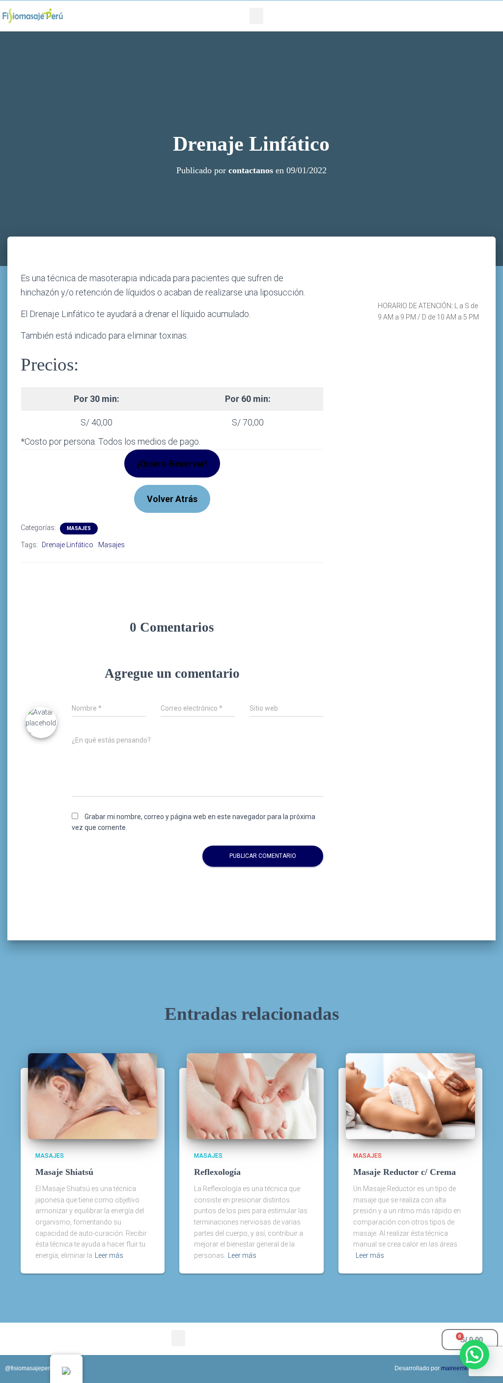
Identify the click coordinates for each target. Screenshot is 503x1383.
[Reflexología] (251, 1095)
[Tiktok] (431, 16)
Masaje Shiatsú (64, 1172)
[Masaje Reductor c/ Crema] (410, 1095)
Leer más (109, 1255)
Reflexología (217, 1172)
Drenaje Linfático (67, 545)
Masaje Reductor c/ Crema (404, 1172)
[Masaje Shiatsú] (92, 1095)
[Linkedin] (445, 16)
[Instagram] (416, 16)
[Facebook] (402, 16)
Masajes (79, 528)
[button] (256, 16)
